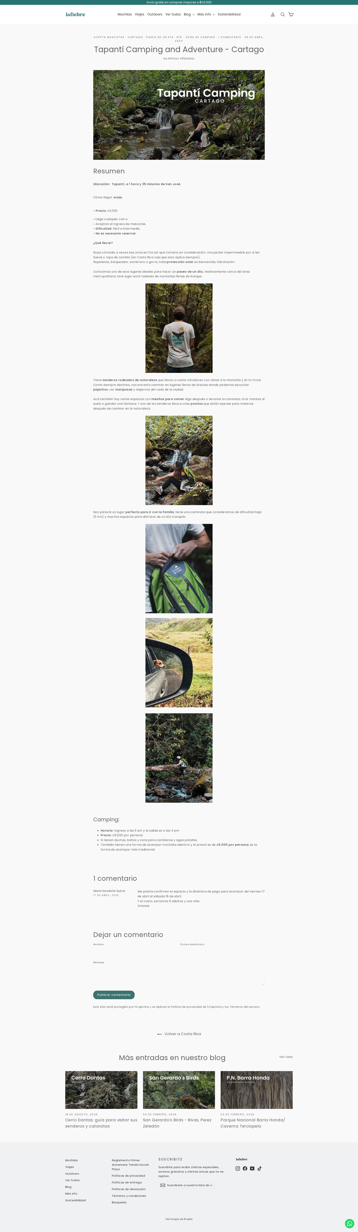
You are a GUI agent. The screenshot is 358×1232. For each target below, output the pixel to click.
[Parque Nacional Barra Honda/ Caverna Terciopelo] (257, 1090)
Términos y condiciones (129, 1196)
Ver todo (286, 1057)
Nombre (98, 944)
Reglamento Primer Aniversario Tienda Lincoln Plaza (130, 1164)
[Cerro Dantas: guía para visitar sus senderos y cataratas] (101, 1090)
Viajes (139, 14)
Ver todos (173, 14)
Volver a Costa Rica (182, 1033)
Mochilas (125, 14)
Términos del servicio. (245, 1007)
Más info (204, 14)
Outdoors (154, 14)
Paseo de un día (160, 37)
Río (180, 37)
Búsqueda (119, 1202)
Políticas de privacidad (128, 1176)
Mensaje (98, 962)
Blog (188, 14)
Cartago (135, 37)
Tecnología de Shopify (179, 1219)
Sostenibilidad (229, 14)
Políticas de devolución (129, 1189)
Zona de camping (200, 37)
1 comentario (230, 37)
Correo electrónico (192, 944)
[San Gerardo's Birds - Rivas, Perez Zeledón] (179, 1090)
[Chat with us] (349, 1223)
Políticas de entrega (127, 1182)
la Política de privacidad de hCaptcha (195, 1007)
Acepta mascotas (109, 37)
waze (118, 197)
